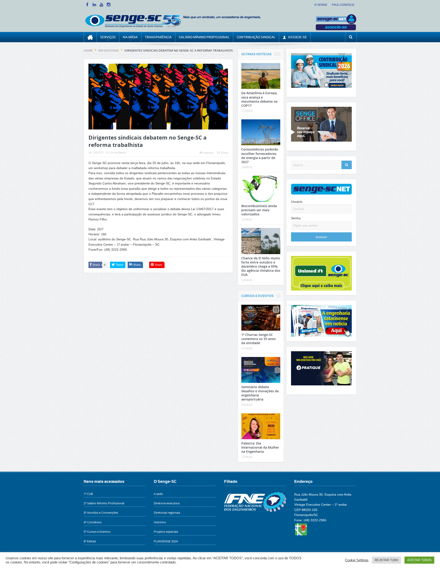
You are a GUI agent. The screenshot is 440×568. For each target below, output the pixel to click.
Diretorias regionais (167, 512)
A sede (158, 494)
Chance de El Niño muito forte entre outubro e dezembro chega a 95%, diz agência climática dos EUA (260, 266)
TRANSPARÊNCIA (158, 37)
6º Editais (90, 541)
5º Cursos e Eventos (97, 532)
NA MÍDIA (130, 37)
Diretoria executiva (166, 503)
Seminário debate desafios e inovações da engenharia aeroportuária (260, 393)
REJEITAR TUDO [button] (386, 560)
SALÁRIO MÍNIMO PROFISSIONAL (204, 37)
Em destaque (118, 152)
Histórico (160, 522)
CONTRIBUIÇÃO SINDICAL (256, 37)
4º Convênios (93, 522)
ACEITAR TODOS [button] (419, 560)
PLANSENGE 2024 (166, 541)
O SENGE (320, 4)
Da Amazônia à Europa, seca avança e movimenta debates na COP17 (259, 99)
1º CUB (88, 494)
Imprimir (209, 152)
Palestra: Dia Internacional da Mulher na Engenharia (260, 447)
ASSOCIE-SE (297, 37)
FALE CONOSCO (343, 4)
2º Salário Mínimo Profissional (104, 503)
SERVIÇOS (108, 37)
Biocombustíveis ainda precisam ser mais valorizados (259, 210)
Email (224, 152)
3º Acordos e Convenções (101, 512)
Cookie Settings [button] (356, 560)
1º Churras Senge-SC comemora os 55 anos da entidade (258, 338)
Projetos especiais (166, 532)
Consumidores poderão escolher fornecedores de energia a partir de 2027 (259, 155)
